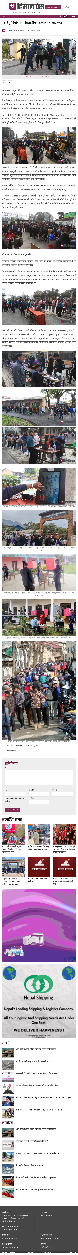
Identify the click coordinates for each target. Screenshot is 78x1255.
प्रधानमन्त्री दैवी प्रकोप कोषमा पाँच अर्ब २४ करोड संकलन (36, 1073)
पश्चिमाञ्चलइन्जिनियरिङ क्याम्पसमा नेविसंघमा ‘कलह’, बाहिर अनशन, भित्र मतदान (11, 881)
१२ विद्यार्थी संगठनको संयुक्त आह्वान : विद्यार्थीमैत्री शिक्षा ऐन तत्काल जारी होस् (11, 849)
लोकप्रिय (7, 1123)
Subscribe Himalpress (53, 7)
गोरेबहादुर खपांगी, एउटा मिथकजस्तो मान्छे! (32, 1141)
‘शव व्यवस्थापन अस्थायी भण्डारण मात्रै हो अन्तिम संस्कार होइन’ (39, 1110)
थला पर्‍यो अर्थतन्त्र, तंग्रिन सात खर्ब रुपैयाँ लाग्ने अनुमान (36, 1049)
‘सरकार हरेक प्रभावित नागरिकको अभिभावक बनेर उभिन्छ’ (37, 1085)
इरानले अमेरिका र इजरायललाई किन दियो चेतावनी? (35, 1189)
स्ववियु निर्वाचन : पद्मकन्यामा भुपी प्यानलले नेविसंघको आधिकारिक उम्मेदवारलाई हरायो (64, 849)
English (72, 16)
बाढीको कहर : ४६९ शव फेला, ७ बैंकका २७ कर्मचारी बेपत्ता (37, 1153)
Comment (9, 768)
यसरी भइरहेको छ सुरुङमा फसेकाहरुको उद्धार (33, 1061)
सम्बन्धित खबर (12, 820)
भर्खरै (65, 16)
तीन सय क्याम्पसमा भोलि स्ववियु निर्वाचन (38, 880)
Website (55, 790)
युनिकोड (67, 7)
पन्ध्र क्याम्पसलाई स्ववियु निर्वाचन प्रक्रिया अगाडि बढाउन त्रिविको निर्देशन (64, 881)
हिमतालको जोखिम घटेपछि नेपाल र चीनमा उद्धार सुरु (36, 1177)
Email (31, 790)
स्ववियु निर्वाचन (11, 751)
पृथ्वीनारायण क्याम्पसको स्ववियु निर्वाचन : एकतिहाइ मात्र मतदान (38, 848)
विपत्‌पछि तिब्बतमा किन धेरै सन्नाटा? (29, 1165)
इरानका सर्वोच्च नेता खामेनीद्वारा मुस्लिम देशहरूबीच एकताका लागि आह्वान (43, 1097)
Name (7, 790)
